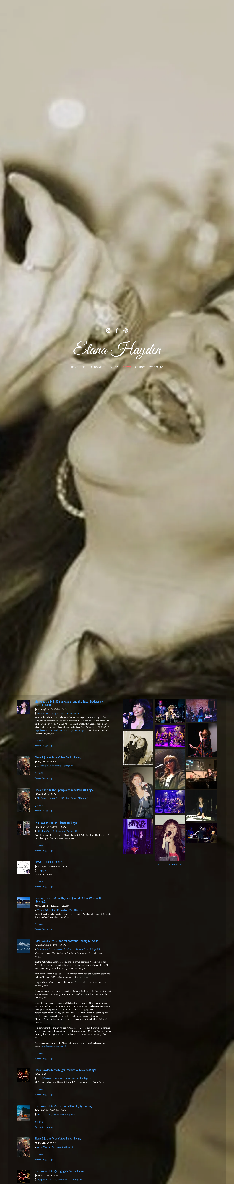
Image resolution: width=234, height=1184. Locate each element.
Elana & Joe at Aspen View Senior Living (58, 757)
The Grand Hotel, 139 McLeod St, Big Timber (56, 1114)
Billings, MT (42, 870)
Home (74, 367)
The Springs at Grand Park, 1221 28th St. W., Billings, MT (62, 798)
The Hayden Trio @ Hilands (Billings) (56, 823)
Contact (140, 367)
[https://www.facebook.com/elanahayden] (117, 330)
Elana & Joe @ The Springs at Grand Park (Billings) (64, 790)
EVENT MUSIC (156, 367)
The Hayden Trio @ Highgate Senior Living (59, 1171)
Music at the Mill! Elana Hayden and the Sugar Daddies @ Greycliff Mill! (69, 703)
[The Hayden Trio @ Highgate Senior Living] (23, 1182)
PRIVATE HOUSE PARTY (48, 862)
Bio (84, 367)
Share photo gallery (171, 864)
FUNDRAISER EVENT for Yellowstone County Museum (66, 941)
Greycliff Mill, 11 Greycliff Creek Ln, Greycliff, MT (58, 713)
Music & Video (97, 367)
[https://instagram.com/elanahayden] (108, 330)
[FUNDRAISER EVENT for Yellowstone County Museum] (23, 952)
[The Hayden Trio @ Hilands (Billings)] (23, 834)
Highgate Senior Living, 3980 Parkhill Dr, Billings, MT (60, 1179)
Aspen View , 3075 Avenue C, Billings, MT (55, 765)
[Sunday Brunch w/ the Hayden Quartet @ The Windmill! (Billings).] (23, 907)
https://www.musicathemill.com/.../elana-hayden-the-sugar (59, 730)
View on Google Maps (44, 745)
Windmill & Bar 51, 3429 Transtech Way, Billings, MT (60, 910)
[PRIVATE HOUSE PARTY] (23, 873)
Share (40, 740)
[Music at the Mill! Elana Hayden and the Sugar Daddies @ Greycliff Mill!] (23, 713)
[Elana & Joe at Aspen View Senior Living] (23, 774)
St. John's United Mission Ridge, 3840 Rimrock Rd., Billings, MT (64, 1078)
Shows (127, 367)
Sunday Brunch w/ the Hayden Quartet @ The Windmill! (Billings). (68, 899)
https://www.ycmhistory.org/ (53, 1046)
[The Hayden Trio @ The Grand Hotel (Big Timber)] (23, 1120)
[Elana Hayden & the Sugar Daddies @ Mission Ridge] (23, 1081)
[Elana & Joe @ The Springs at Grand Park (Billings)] (23, 811)
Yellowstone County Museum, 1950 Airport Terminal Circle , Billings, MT (68, 949)
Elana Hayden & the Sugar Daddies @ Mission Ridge (65, 1070)
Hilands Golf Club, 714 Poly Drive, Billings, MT (57, 831)
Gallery (114, 367)
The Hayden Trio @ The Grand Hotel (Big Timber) (63, 1106)
